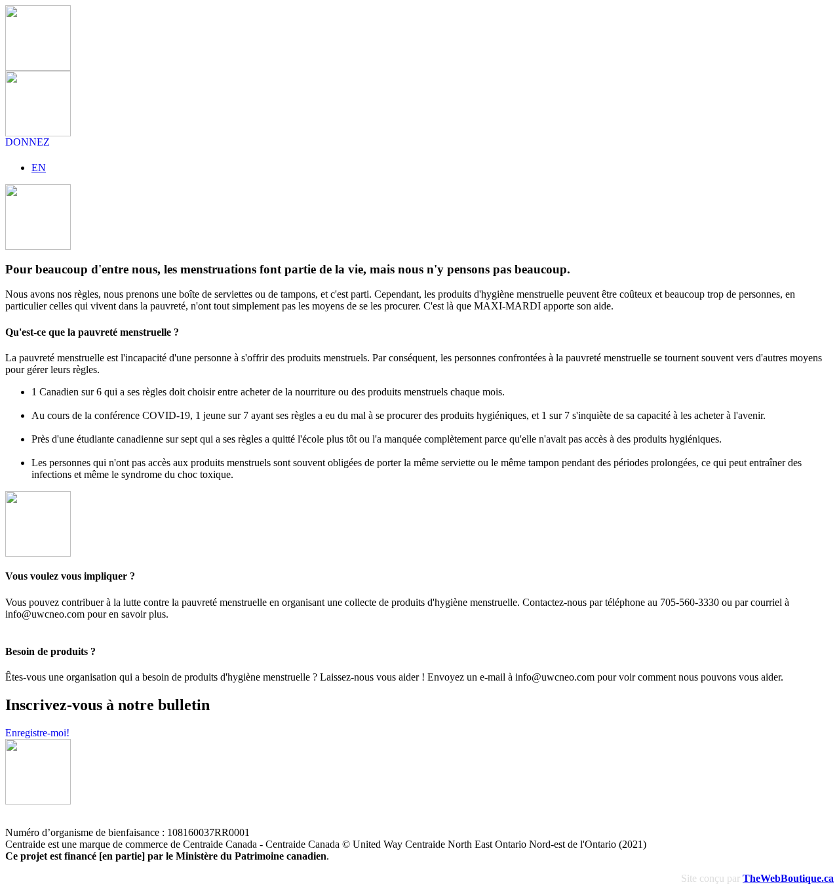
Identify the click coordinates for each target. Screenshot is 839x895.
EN (38, 167)
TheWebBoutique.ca (788, 878)
